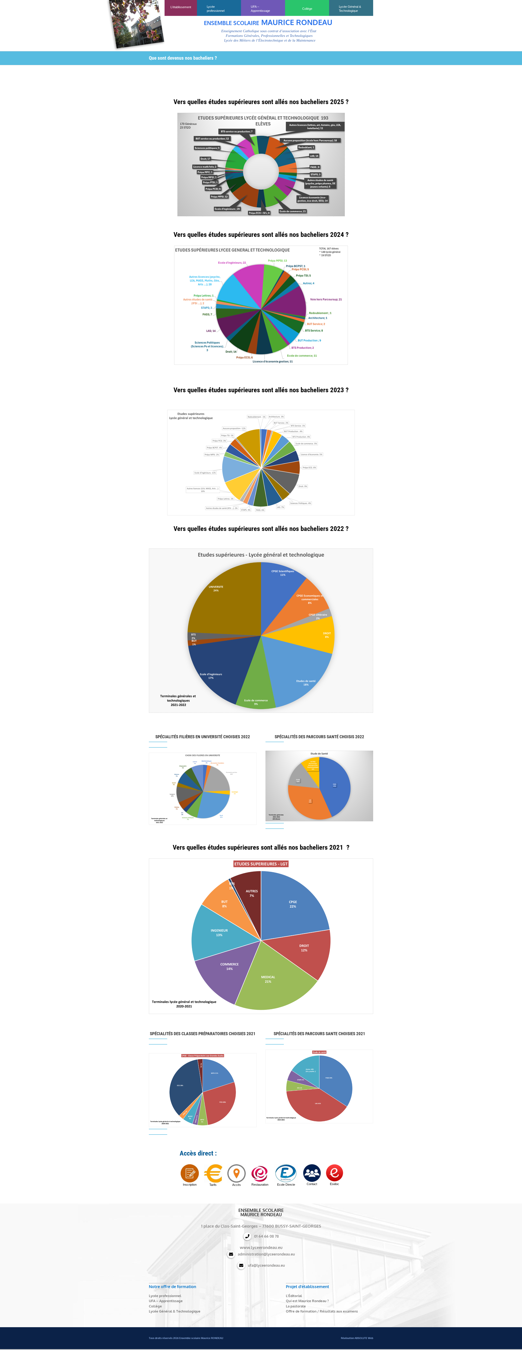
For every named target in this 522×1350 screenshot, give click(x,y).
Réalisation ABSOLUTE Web (357, 1338)
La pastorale (296, 1306)
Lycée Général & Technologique (174, 1311)
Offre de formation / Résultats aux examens (322, 1311)
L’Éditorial (294, 1296)
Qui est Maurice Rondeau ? (307, 1301)
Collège (155, 1306)
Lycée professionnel (165, 1296)
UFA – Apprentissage (166, 1301)
